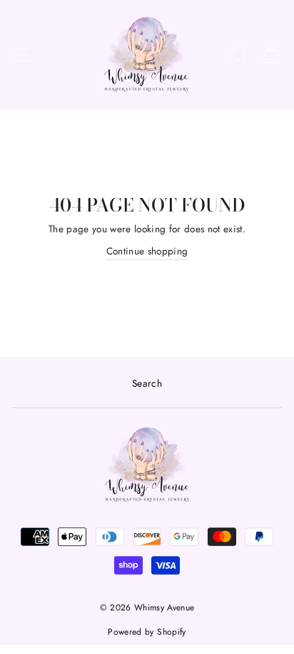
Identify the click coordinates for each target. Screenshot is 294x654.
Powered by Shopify (147, 631)
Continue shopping (147, 251)
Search (147, 383)
